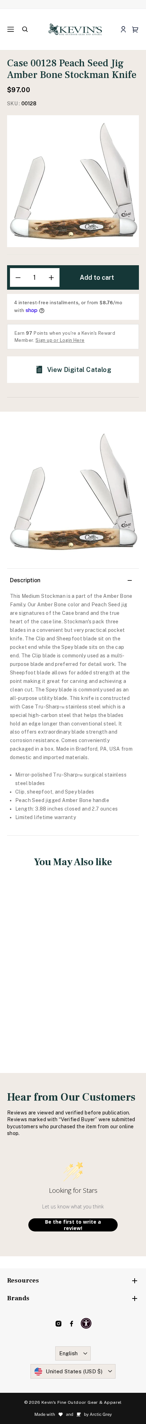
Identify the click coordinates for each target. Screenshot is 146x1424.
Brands (18, 1298)
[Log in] (123, 29)
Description (25, 580)
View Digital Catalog (79, 369)
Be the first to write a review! (73, 1224)
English (68, 1353)
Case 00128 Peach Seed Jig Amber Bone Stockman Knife (38, 965)
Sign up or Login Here (59, 340)
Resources (23, 1280)
